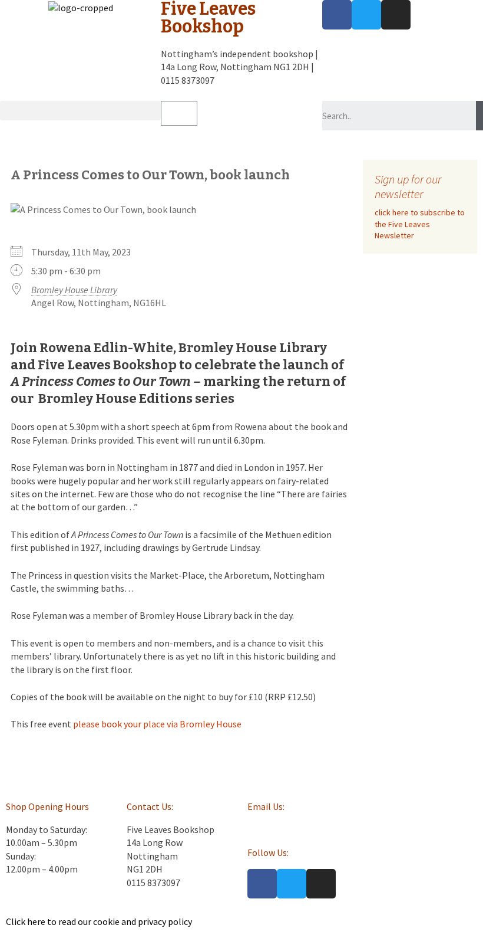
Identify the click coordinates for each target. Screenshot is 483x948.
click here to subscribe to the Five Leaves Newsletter (420, 224)
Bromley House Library (74, 290)
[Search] (479, 115)
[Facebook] (337, 14)
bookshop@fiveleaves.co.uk (303, 829)
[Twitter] (366, 14)
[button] (80, 110)
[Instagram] (396, 14)
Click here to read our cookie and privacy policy (99, 921)
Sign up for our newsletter (408, 186)
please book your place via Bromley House (157, 724)
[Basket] (179, 113)
